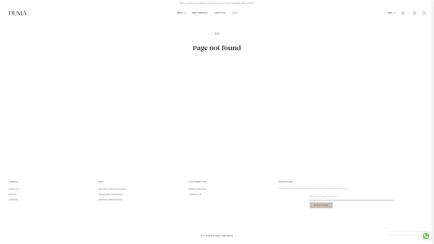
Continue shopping (217, 63)
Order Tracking (197, 189)
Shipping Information (110, 199)
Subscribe (321, 205)
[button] (414, 13)
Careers (13, 199)
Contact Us (195, 194)
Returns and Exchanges (112, 189)
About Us (13, 189)
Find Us (12, 194)
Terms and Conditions (110, 194)
